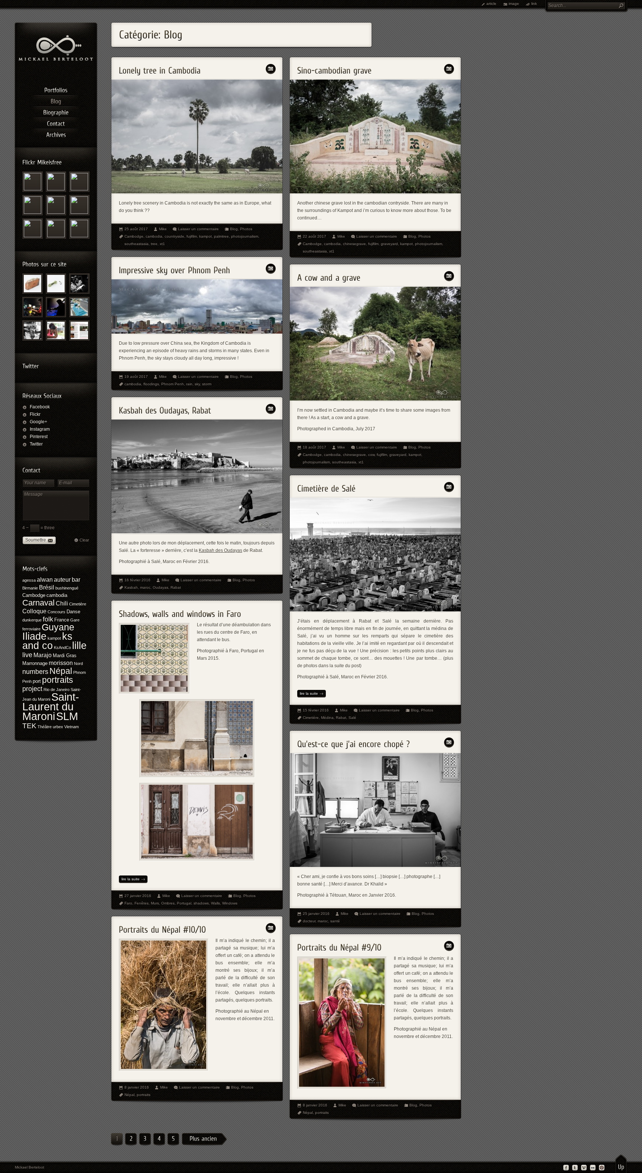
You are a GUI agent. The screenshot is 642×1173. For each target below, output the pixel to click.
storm (206, 384)
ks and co (47, 640)
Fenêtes (141, 903)
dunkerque (32, 620)
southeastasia (136, 244)
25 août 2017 (136, 229)
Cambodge (33, 595)
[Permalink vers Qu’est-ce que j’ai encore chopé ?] (353, 742)
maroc (145, 587)
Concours (56, 612)
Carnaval (38, 602)
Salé (352, 718)
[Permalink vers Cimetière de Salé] (326, 486)
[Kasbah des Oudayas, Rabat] (197, 531)
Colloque (34, 611)
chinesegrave (354, 244)
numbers (35, 671)
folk (48, 619)
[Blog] (55, 100)
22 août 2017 (314, 236)
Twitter (36, 444)
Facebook (40, 406)
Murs (155, 903)
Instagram (40, 429)
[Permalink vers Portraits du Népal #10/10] (162, 927)
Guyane (58, 627)
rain (189, 384)
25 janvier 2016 (316, 914)
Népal (60, 671)
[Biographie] (55, 111)
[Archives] (55, 133)
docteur (309, 921)
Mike (163, 229)
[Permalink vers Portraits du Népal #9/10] (339, 945)
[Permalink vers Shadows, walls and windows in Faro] (180, 612)
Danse (73, 611)
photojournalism (244, 236)
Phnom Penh (172, 384)
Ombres (168, 903)
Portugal (184, 903)
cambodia (56, 595)
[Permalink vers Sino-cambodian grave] (334, 68)
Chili (62, 603)
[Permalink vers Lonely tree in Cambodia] (160, 68)
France (61, 620)
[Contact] (55, 122)
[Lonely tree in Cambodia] (197, 192)
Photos (246, 229)
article (491, 3)
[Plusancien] (204, 1139)
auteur (62, 579)
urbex (58, 726)
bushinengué (66, 588)
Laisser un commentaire (198, 229)
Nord (78, 663)
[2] (131, 1139)
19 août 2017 (136, 377)
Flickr (35, 414)
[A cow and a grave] (375, 399)
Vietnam (71, 726)
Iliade (34, 636)
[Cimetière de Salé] (375, 610)
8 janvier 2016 (136, 1087)
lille (79, 645)
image (514, 3)
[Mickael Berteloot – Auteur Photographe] (56, 59)
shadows (201, 903)
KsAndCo (62, 647)
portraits (57, 680)
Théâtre (45, 726)
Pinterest (39, 436)
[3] (145, 1139)
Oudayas (160, 587)
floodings (151, 384)
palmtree (221, 236)
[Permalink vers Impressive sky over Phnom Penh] (174, 268)
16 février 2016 (137, 580)
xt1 (162, 244)
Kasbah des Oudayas (220, 550)
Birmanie (30, 588)
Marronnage (35, 663)
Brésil (46, 587)
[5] (173, 1139)
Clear (84, 540)
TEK (29, 726)
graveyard (389, 244)
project (32, 688)
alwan (45, 579)
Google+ (38, 421)
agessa (29, 580)
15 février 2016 (316, 710)
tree (154, 244)
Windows (229, 903)
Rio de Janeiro (56, 689)
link (534, 3)
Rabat (176, 587)
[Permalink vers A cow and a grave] (329, 275)
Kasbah (131, 587)
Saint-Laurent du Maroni (50, 706)
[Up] (621, 1163)
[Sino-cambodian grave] (375, 192)
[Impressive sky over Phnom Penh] (197, 332)
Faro (128, 903)
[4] (159, 1139)
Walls (215, 903)
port (37, 681)
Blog (234, 229)
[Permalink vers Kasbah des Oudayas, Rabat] (165, 408)
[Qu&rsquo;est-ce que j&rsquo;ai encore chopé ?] (375, 865)
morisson (61, 663)
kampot (54, 638)
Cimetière (77, 604)
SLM (67, 716)
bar (76, 579)
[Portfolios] (55, 88)
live (27, 655)
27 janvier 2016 (137, 896)
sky (197, 384)
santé (335, 921)
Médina (327, 718)
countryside (174, 236)
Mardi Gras (65, 655)
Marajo (42, 655)
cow (371, 455)
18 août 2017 (314, 447)
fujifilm (192, 236)
